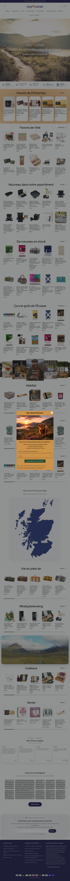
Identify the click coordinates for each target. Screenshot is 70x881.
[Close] (51, 412)
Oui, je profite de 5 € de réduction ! (35, 461)
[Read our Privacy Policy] (52, 468)
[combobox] (35, 456)
